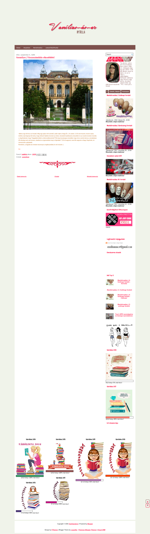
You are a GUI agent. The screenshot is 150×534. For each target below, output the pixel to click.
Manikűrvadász (37, 48)
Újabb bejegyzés (21, 176)
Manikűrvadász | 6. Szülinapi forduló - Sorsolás (124, 281)
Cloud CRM (101, 530)
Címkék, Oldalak (115, 91)
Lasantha (74, 530)
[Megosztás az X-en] (41, 155)
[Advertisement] (118, 232)
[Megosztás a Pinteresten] (45, 155)
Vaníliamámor (73, 524)
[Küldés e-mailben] (37, 155)
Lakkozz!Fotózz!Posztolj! (52, 48)
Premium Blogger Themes (87, 530)
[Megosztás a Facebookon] (43, 155)
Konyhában (27, 48)
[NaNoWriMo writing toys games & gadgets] (30, 476)
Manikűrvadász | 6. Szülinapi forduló (119, 290)
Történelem (125, 91)
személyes (25, 157)
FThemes (55, 530)
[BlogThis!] (39, 155)
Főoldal (18, 48)
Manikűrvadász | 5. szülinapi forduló (124, 305)
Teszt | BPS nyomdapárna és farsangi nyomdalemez (124, 315)
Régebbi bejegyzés (92, 176)
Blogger (90, 524)
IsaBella (24, 154)
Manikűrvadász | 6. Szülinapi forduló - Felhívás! (124, 296)
